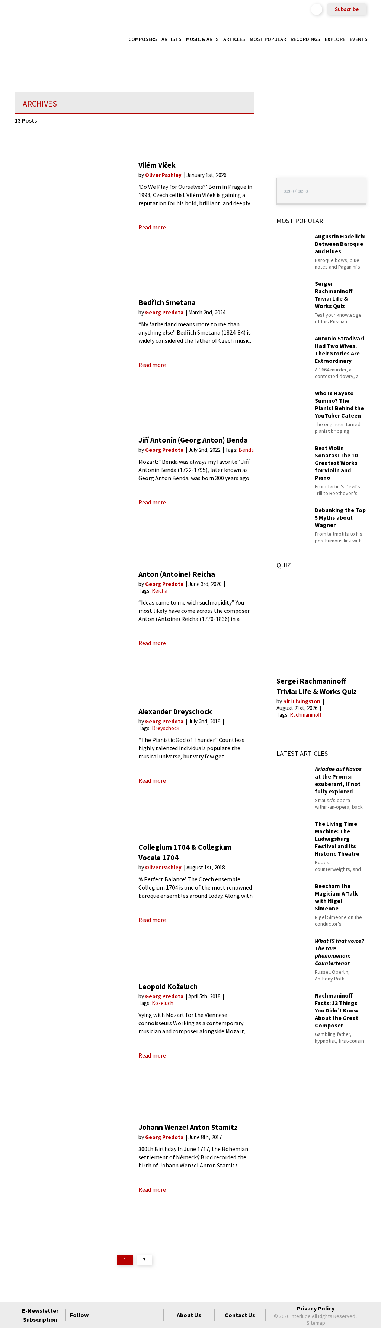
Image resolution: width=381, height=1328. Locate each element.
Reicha (159, 590)
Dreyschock (165, 728)
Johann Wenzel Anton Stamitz (188, 1127)
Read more (152, 227)
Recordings (305, 39)
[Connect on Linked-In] (140, 1315)
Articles (234, 39)
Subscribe (347, 9)
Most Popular (268, 39)
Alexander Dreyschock (175, 711)
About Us (189, 1315)
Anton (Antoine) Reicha (176, 574)
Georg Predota (165, 312)
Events (359, 39)
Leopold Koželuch (168, 986)
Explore (335, 39)
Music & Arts (202, 39)
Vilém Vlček (157, 164)
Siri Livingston (302, 701)
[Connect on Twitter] (113, 1315)
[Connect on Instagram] (126, 1315)
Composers (142, 39)
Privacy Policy (315, 1308)
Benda (246, 449)
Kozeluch (162, 1003)
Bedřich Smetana (167, 302)
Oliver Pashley (164, 174)
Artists (171, 39)
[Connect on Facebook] (100, 1315)
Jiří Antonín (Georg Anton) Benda (193, 439)
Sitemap (316, 1322)
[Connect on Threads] (153, 1315)
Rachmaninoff (305, 714)
